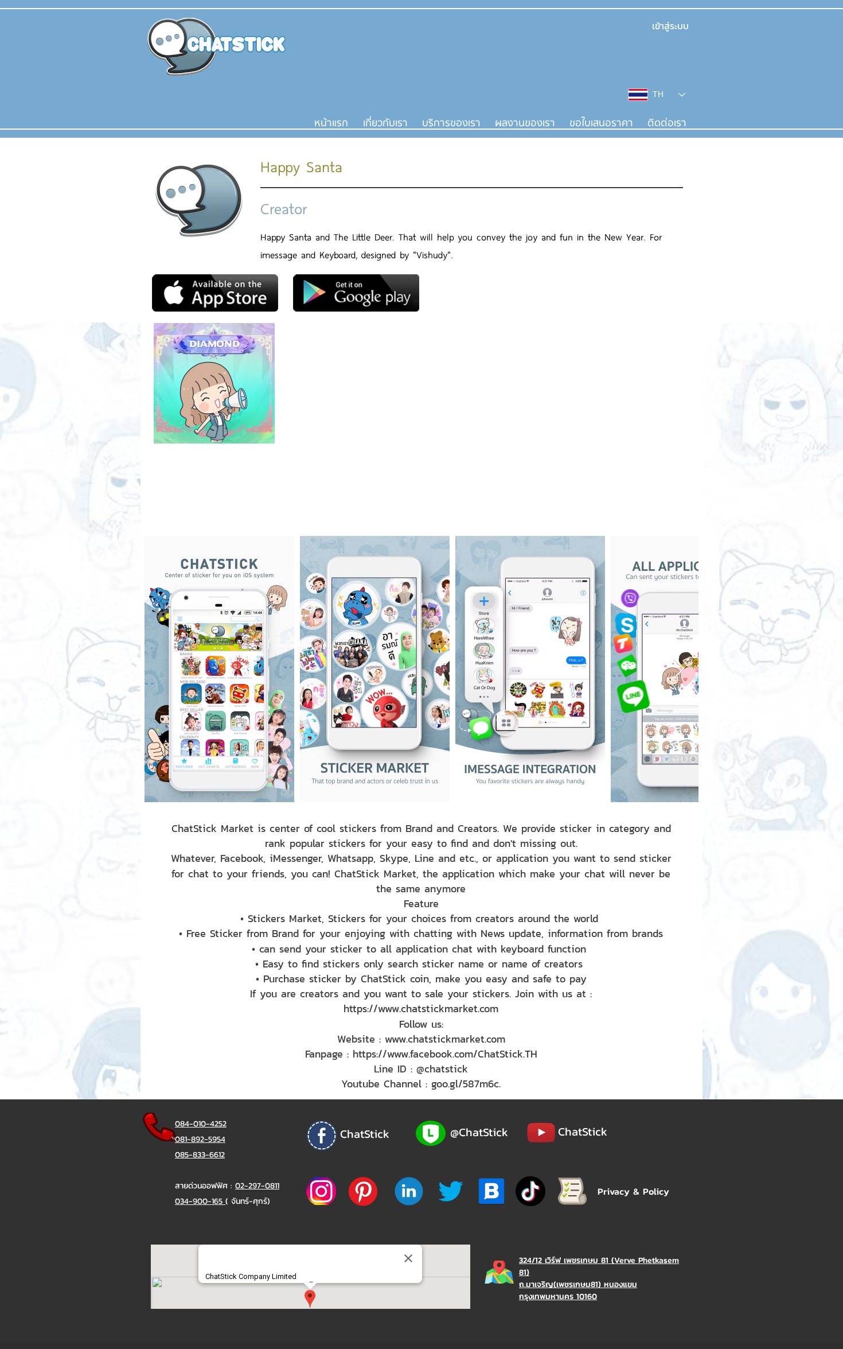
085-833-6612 (200, 1155)
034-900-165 (200, 1201)
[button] (451, 123)
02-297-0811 (257, 1186)
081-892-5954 (200, 1139)
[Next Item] (678, 669)
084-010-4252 (201, 1124)
